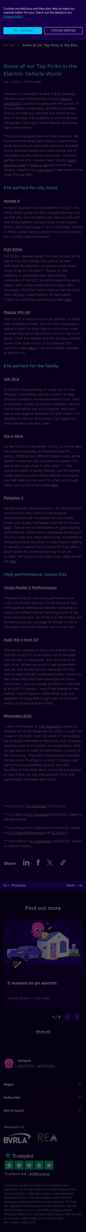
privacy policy (12, 16)
